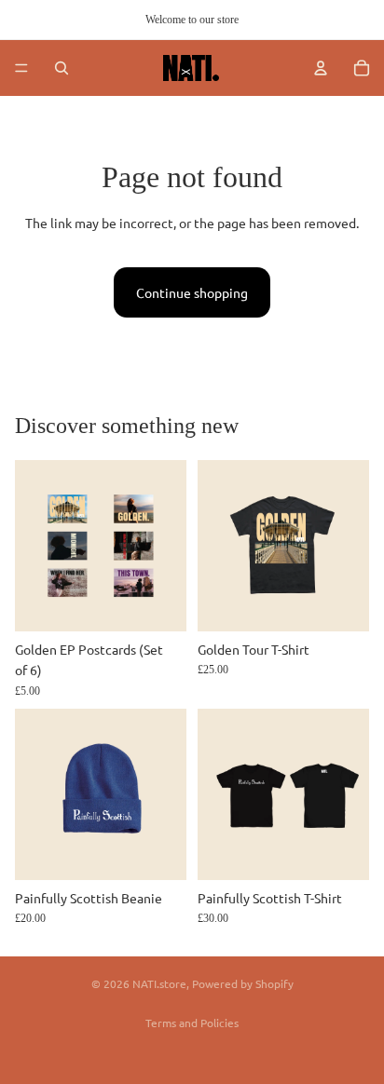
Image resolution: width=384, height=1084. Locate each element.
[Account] (320, 67)
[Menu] (21, 68)
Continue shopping (192, 292)
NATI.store (159, 983)
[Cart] (361, 67)
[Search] (61, 67)
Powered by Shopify (243, 983)
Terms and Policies (192, 1022)
